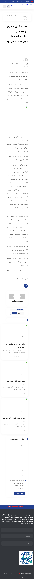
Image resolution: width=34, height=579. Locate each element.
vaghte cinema (16, 60)
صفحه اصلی (25, 15)
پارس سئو (11, 577)
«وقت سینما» (17, 573)
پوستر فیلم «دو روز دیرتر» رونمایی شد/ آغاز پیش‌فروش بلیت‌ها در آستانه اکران (21, 314)
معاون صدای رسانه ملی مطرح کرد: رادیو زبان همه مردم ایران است (13, 310)
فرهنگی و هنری (12, 15)
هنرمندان (25, 16)
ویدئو (21, 506)
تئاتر (19, 15)
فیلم (9, 506)
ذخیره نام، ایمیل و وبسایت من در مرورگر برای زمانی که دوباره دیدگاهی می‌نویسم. (17, 484)
